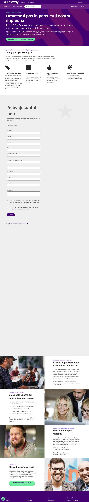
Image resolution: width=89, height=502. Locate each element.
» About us (7, 500)
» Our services (29, 500)
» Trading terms (50, 500)
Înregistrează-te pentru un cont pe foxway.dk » (20, 39)
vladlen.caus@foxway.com (63, 452)
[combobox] (31, 6)
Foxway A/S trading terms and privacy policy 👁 (16, 223)
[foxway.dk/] (11, 2)
